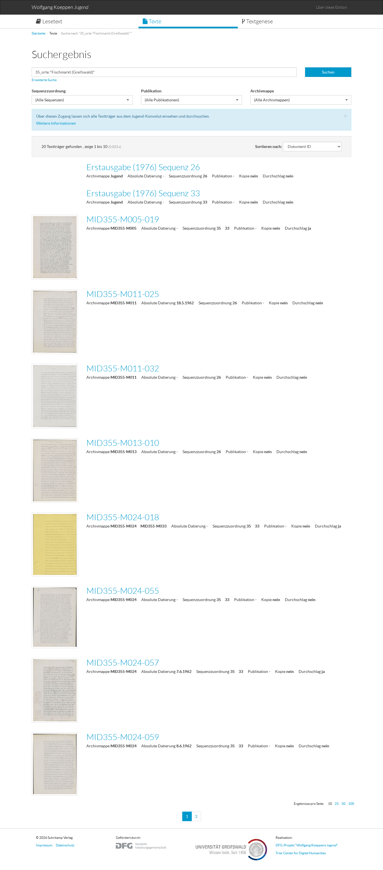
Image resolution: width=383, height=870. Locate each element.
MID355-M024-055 (122, 590)
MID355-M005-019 (122, 219)
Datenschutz (65, 845)
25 (337, 803)
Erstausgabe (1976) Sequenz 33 (143, 193)
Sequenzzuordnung (49, 91)
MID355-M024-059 (122, 737)
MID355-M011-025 (122, 294)
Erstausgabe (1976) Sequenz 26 (143, 167)
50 (343, 803)
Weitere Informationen (56, 123)
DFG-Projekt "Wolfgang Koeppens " (307, 845)
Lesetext (51, 21)
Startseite (38, 33)
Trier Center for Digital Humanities (301, 853)
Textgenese (259, 21)
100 (351, 803)
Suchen (328, 72)
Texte (154, 21)
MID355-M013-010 (122, 442)
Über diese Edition (331, 7)
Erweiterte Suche (44, 80)
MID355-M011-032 (122, 368)
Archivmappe (262, 91)
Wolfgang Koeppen (60, 7)
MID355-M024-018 (122, 517)
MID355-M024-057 (122, 662)
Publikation (151, 91)
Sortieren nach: (268, 146)
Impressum (44, 845)
